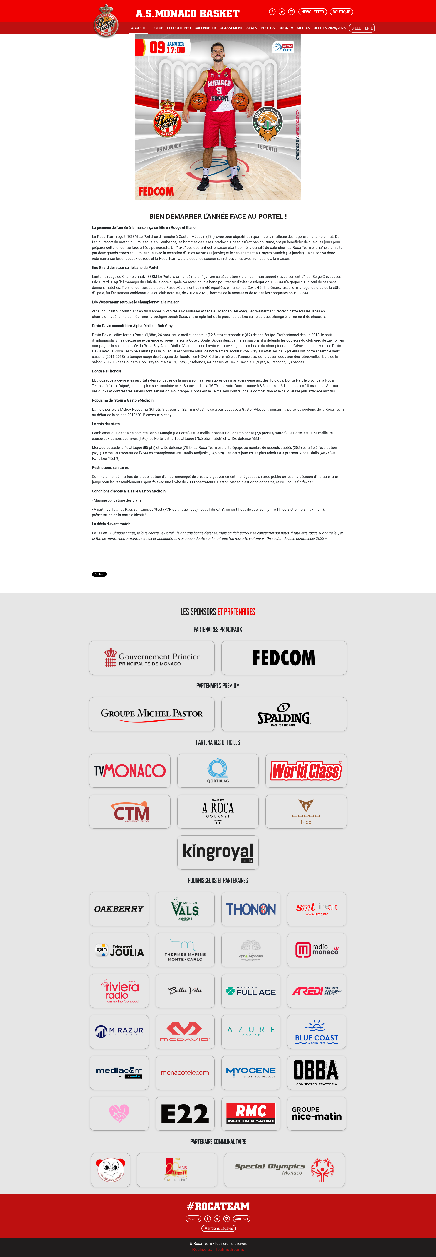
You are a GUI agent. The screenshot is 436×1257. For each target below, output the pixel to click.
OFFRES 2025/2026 (330, 27)
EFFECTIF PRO (179, 27)
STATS (251, 27)
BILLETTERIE (362, 28)
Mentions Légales (218, 1228)
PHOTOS (268, 27)
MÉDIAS (303, 27)
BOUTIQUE (341, 11)
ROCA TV (285, 27)
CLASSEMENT (231, 27)
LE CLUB (156, 27)
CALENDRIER (205, 27)
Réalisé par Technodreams (218, 1249)
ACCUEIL (138, 27)
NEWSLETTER (312, 11)
